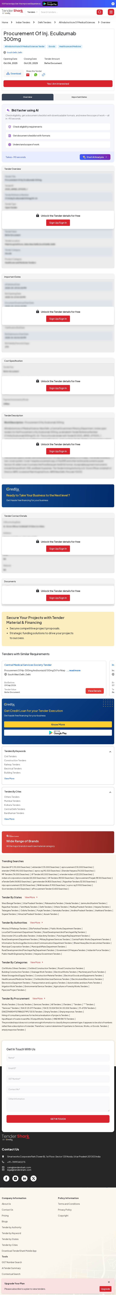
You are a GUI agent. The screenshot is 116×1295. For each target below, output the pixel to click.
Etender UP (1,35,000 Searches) (16, 867)
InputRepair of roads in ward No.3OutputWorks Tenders (27, 1019)
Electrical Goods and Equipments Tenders (83, 975)
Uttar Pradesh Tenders (33, 903)
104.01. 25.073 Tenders (31, 1008)
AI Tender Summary (11, 1268)
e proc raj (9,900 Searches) (79, 885)
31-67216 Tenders (87, 1008)
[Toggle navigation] (111, 12)
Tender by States (10, 1239)
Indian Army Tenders (46, 936)
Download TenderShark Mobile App (19, 1250)
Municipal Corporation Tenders (16, 947)
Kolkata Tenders (12, 805)
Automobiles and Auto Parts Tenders (84, 983)
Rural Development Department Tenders (20, 939)
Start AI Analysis (95, 157)
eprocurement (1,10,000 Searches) (77, 867)
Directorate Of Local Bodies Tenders (18, 936)
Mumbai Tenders (12, 800)
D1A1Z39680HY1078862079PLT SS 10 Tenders (22, 1012)
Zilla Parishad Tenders (39, 928)
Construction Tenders (15, 760)
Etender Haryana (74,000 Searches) (78, 871)
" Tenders (77, 1004)
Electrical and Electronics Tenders (86, 979)
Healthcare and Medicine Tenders (17, 979)
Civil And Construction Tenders (42, 968)
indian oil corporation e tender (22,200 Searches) (24, 878)
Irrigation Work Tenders (12, 986)
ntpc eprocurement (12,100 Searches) (19, 885)
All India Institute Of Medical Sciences (77, 22)
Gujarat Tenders (9, 914)
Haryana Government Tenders (47, 954)
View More (30, 897)
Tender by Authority (11, 1227)
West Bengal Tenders (11, 903)
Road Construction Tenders (71, 968)
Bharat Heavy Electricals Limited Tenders (92, 943)
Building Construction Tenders (16, 972)
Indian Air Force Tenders (98, 950)
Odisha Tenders (28, 910)
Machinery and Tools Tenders (92, 972)
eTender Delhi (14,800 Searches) (16, 881)
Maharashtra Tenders (54, 903)
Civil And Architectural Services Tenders (52, 979)
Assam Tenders (51, 914)
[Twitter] (34, 1178)
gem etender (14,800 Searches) (47, 881)
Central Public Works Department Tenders (91, 939)
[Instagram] (15, 1178)
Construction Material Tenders (49, 975)
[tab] (27, 97)
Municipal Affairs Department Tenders (48, 947)
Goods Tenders (24, 1004)
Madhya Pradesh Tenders (81, 907)
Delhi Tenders (44, 22)
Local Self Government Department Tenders (22, 932)
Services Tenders (42, 1004)
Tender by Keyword (11, 1233)
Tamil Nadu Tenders (29, 907)
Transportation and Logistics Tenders (49, 983)
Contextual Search (11, 1274)
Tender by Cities (10, 1245)
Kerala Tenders (72, 903)
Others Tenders (11, 796)
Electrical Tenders (13, 768)
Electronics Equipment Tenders (16, 983)
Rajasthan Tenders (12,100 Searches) (79, 881)
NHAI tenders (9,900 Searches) (51, 885)
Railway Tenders (12, 764)
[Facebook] (6, 1178)
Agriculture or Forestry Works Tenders (71, 986)
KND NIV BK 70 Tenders (64, 1019)
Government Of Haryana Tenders (71, 950)
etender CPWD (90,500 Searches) (17, 871)
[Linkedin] (24, 1178)
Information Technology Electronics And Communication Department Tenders (37, 943)
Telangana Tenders (10, 910)
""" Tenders (89, 1004)
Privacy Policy (65, 1209)
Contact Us (7, 1209)
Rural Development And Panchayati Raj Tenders (64, 932)
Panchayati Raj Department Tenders (73, 936)
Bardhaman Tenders (14, 813)
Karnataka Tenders (61, 910)
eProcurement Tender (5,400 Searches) (50, 889)
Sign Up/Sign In (58, 222)
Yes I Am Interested (58, 83)
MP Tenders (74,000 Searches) (16, 874)
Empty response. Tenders (71, 1012)
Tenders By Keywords (15, 751)
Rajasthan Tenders (10, 907)
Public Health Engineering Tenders (17, 954)
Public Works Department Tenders (65, 928)
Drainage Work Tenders (42, 972)
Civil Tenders (10, 756)
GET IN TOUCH (58, 1118)
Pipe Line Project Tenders (13, 990)
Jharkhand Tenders (103, 910)
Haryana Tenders (101, 907)
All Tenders (56, 1004)
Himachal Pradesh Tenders (30, 914)
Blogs (5, 1221)
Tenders (31, 12)
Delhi (20, 52)
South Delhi (12, 52)
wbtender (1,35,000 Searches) (46, 867)
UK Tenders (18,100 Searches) (61, 878)
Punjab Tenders (44, 910)
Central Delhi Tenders (14, 809)
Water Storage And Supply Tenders (17, 975)
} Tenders (67, 1004)
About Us (6, 1203)
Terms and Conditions (69, 1203)
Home (5, 22)
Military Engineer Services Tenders (55, 939)
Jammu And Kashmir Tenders (93, 903)
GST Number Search (12, 1262)
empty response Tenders (13, 1030)
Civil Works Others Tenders (14, 968)
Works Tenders (9, 1004)
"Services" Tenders (10, 1008)
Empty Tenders (51, 1012)
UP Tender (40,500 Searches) (44, 874)
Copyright (63, 1215)
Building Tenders (12, 772)
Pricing (5, 1215)
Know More (58, 724)
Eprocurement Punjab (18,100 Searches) (94, 878)
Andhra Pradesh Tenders (82, 910)
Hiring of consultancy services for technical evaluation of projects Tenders (35, 1015)
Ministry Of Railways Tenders (14, 928)
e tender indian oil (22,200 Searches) (76, 874)
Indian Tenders (23, 22)
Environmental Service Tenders (38, 986)
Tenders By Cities (12, 791)
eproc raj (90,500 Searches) (47, 871)
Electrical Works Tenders (65, 972)
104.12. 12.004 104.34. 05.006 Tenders (60, 1008)
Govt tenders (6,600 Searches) (16, 889)
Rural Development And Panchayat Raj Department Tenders (28, 950)
